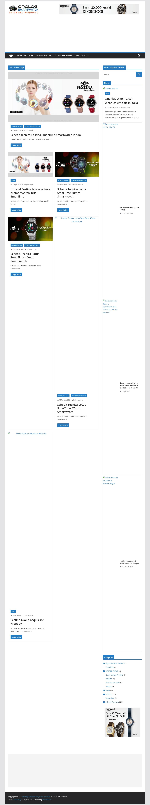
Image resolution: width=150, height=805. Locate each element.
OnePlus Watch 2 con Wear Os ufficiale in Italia (121, 101)
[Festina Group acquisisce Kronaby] (30, 519)
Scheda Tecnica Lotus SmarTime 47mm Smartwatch (71, 408)
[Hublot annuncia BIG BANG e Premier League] (110, 564)
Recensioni (110, 698)
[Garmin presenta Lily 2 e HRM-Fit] (110, 210)
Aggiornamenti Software (115, 663)
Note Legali (81, 55)
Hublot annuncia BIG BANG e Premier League (129, 562)
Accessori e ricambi (63, 55)
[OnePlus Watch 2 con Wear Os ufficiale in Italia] (122, 88)
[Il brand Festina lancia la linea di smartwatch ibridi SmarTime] (30, 164)
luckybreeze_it (28, 130)
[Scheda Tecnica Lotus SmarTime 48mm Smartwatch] (77, 164)
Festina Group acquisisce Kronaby (27, 621)
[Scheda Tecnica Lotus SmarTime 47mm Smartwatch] (77, 304)
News (13, 180)
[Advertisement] (75, 34)
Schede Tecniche (43, 55)
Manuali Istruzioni (113, 683)
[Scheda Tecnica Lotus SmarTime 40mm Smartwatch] (30, 229)
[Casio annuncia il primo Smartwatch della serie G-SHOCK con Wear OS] (110, 387)
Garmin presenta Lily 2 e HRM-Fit (129, 208)
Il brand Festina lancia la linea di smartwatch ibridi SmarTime (30, 192)
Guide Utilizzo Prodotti (114, 675)
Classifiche (110, 667)
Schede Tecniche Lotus (79, 180)
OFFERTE (109, 694)
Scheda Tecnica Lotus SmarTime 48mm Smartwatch (71, 192)
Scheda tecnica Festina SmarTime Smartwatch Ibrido (46, 135)
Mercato (109, 686)
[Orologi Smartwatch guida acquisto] (11, 55)
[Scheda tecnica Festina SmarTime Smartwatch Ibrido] (53, 97)
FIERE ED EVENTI (112, 671)
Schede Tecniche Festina (32, 126)
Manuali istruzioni (24, 55)
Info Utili (109, 679)
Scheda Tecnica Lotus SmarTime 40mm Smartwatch (25, 257)
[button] (87, 55)
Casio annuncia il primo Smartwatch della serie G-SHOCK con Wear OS (129, 385)
